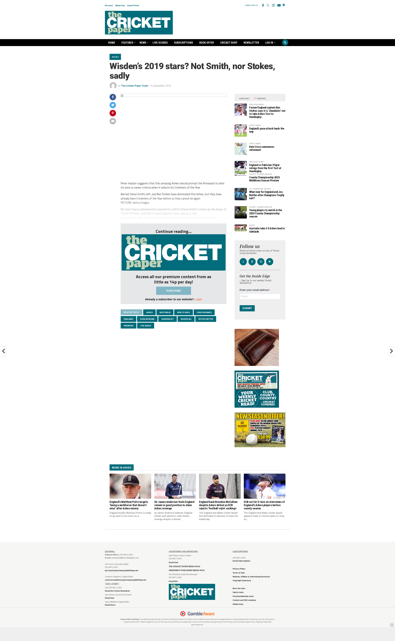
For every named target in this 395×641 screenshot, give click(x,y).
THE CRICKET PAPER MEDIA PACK (184, 566)
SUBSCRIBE (173, 290)
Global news (238, 604)
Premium (128, 325)
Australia (165, 312)
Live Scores (160, 42)
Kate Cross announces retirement (261, 148)
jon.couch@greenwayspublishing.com (121, 570)
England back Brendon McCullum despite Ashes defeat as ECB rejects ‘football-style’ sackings (218, 505)
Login (198, 299)
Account (109, 5)
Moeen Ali (186, 318)
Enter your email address (254, 290)
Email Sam (173, 562)
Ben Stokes (183, 312)
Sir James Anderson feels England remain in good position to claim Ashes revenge (174, 505)
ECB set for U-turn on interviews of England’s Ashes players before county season (264, 505)
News (143, 42)
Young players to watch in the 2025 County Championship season (265, 213)
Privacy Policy (239, 569)
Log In (269, 42)
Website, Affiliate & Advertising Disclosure (251, 577)
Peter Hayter (205, 318)
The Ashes (145, 325)
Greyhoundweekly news (243, 596)
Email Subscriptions (241, 561)
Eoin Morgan (147, 318)
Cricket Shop (228, 42)
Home (111, 42)
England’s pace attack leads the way (266, 130)
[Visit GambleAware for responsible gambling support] (201, 614)
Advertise (120, 5)
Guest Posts (133, 5)
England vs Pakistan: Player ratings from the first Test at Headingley (265, 168)
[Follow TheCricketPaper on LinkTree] (283, 5)
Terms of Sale (239, 573)
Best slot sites (239, 588)
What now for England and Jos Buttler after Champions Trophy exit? (266, 195)
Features (127, 42)
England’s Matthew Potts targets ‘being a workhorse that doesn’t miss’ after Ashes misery (129, 505)
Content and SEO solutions (244, 600)
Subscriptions (183, 42)
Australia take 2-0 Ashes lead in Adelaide (267, 230)
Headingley (167, 318)
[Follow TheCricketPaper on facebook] (262, 5)
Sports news (238, 592)
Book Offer (206, 42)
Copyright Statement (242, 580)
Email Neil (173, 581)
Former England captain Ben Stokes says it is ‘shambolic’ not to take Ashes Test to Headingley (267, 112)
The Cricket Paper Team (134, 85)
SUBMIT (247, 308)
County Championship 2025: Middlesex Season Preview (264, 179)
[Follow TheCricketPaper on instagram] (273, 5)
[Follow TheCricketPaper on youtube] (278, 5)
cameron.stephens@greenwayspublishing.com (125, 580)
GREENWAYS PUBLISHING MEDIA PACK (187, 570)
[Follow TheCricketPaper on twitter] (268, 5)
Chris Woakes (204, 312)
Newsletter (251, 42)
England (128, 318)
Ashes (149, 312)
